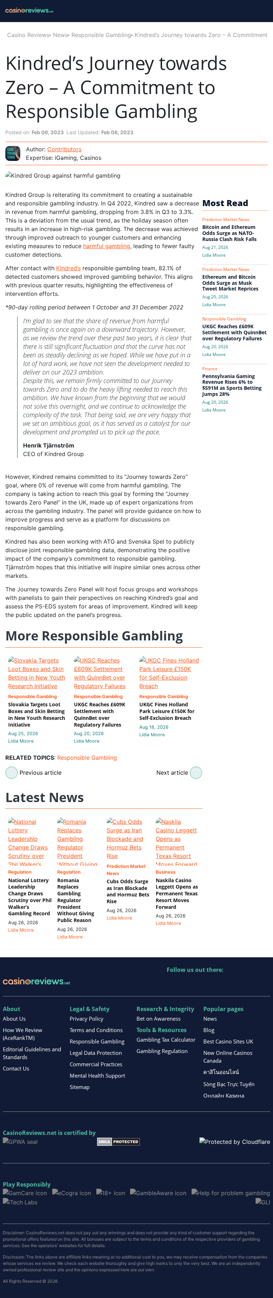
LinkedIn (188, 984)
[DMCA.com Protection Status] (118, 1141)
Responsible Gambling (101, 34)
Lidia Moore (20, 741)
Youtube (218, 984)
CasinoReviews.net (30, 1133)
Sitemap (80, 1086)
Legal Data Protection (96, 1052)
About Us (14, 1018)
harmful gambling (106, 246)
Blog (208, 1029)
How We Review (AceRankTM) (22, 1033)
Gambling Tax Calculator (166, 1039)
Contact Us (16, 1068)
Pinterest (203, 984)
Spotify (264, 984)
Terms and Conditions (96, 1029)
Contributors (64, 149)
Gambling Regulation (162, 1050)
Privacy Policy (86, 1018)
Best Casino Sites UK (228, 1041)
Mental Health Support (97, 1075)
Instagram (249, 984)
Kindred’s (68, 268)
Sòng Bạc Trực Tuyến (229, 1084)
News (60, 34)
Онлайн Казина (223, 1095)
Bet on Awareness (158, 1018)
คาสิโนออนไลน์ (221, 1071)
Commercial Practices (96, 1064)
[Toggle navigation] (258, 11)
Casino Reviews (28, 34)
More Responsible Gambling (94, 636)
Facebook (234, 984)
